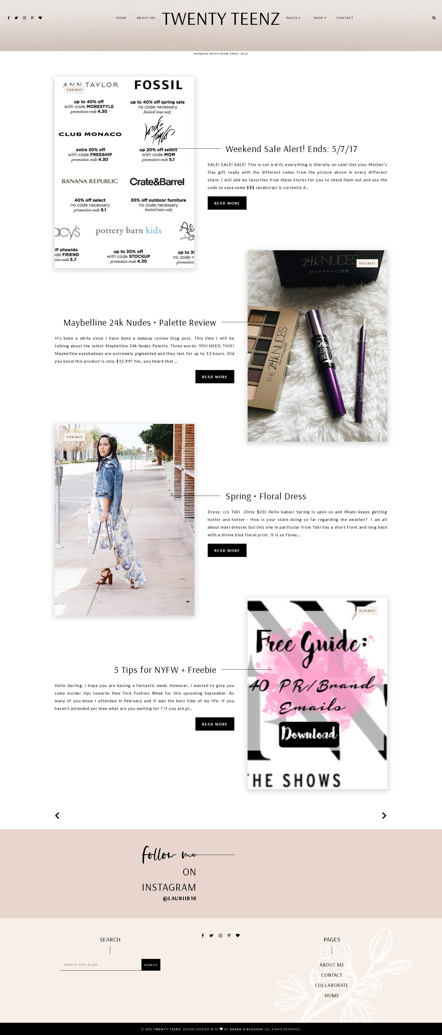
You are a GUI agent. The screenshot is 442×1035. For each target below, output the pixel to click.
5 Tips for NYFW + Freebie (165, 669)
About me (146, 17)
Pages (292, 17)
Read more (227, 203)
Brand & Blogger (246, 1029)
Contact (345, 17)
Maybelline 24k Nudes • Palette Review (140, 322)
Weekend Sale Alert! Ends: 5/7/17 (291, 148)
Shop (319, 17)
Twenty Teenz (221, 17)
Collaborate (331, 985)
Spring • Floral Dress (266, 496)
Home (121, 17)
